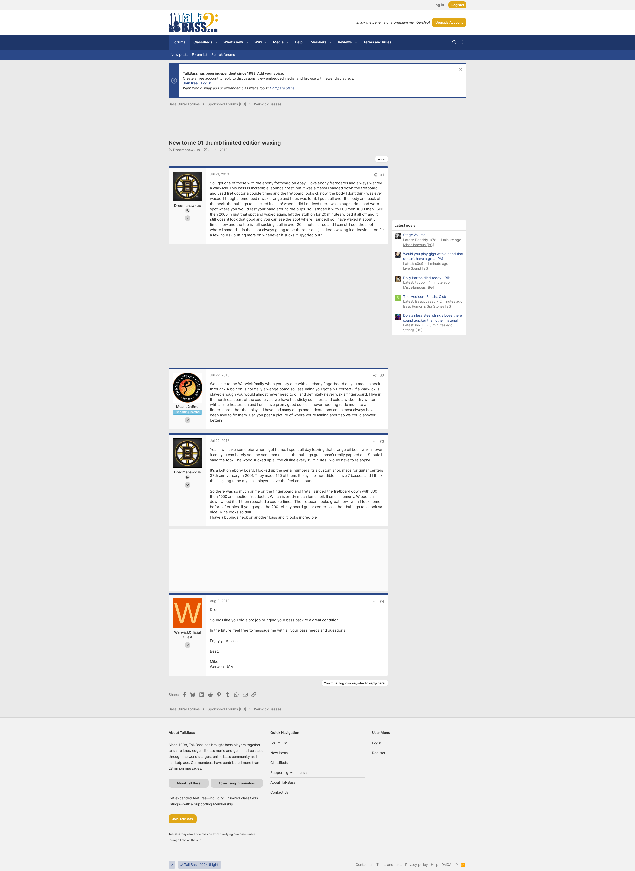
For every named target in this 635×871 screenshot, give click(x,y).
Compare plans (282, 88)
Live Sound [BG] (416, 268)
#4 (382, 601)
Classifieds (279, 762)
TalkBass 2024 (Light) (201, 864)
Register (378, 753)
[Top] (456, 865)
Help (434, 864)
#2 (382, 375)
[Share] (375, 174)
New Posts (279, 753)
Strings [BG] (413, 330)
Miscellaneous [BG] (418, 245)
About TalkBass (282, 782)
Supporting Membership (290, 772)
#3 (382, 441)
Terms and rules (389, 864)
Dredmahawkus (186, 150)
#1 (382, 175)
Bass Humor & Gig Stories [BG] (427, 306)
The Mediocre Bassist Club (424, 296)
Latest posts (405, 225)
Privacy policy (416, 864)
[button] (216, 42)
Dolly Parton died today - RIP (426, 278)
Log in (206, 83)
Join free (190, 83)
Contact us (279, 792)
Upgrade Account (449, 22)
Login (376, 743)
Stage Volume (414, 235)
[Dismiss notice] (460, 70)
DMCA (446, 864)
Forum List (278, 743)
